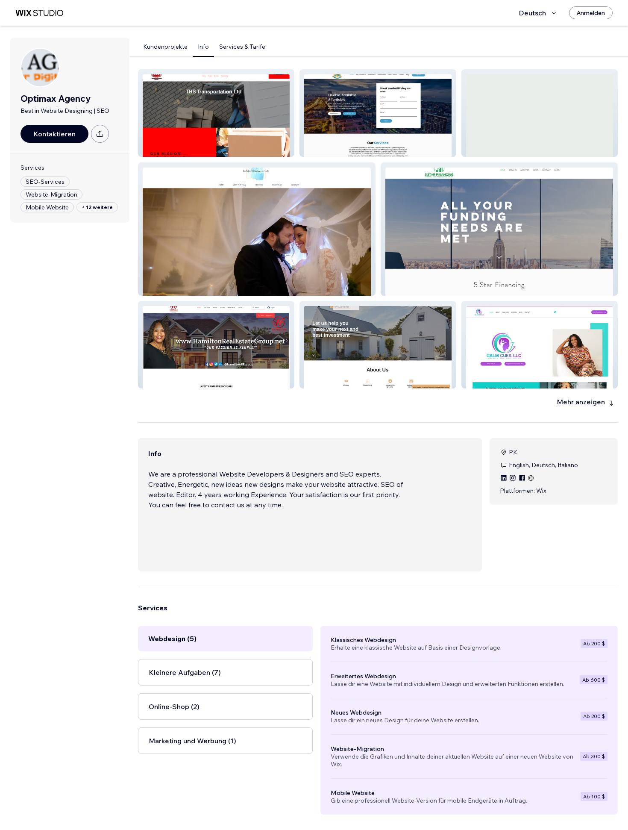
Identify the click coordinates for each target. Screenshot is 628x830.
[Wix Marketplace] (39, 13)
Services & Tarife (242, 46)
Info (203, 46)
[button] (216, 113)
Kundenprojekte (165, 46)
